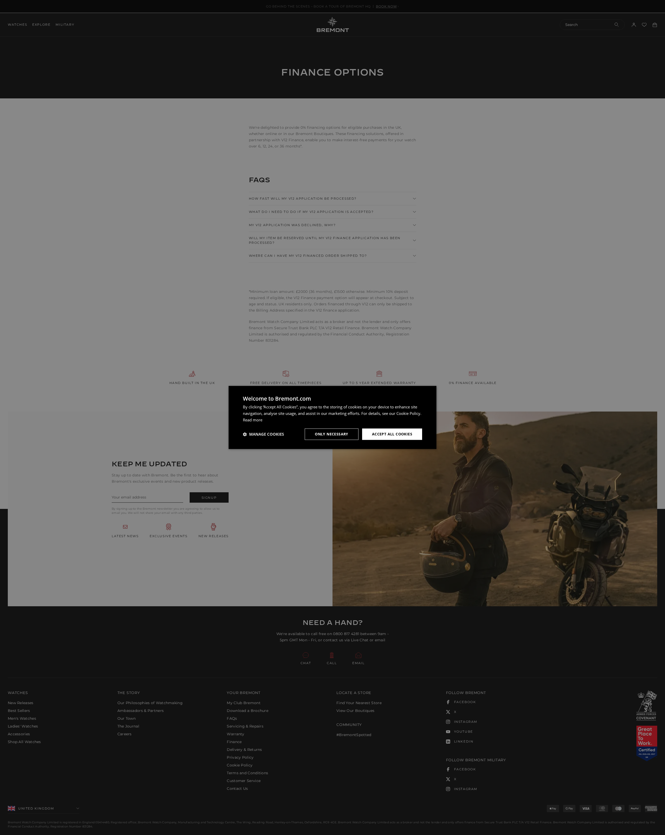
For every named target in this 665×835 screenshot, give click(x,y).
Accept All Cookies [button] (392, 434)
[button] (263, 434)
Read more (252, 419)
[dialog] (332, 417)
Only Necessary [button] (331, 434)
